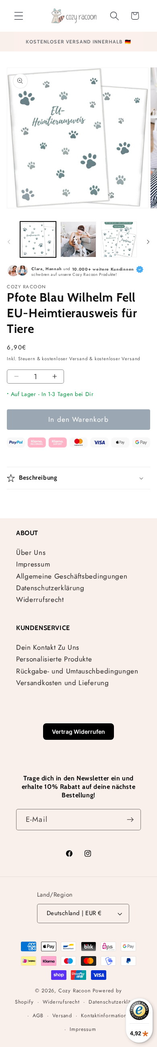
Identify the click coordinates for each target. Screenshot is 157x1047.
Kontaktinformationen (107, 1015)
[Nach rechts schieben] (148, 241)
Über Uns (31, 552)
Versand (62, 1015)
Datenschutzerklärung (50, 588)
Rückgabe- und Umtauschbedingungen (77, 671)
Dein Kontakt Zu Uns (47, 647)
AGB (38, 1015)
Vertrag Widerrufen (78, 731)
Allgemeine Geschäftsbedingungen (71, 576)
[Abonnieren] (130, 820)
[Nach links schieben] (9, 241)
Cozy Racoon (74, 990)
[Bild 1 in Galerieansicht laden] (38, 239)
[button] (18, 16)
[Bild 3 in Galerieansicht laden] (119, 239)
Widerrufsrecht (40, 599)
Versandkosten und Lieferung (62, 683)
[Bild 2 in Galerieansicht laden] (78, 239)
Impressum (33, 564)
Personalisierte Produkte (54, 659)
